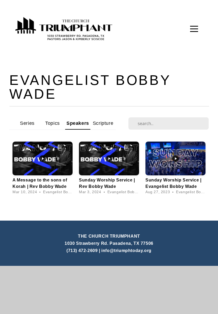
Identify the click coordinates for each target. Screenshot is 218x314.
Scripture (103, 123)
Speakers (77, 123)
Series (27, 123)
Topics (52, 123)
